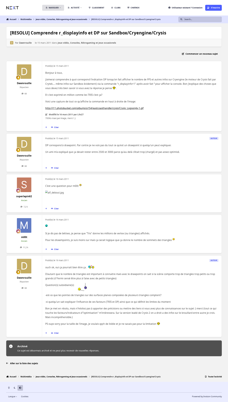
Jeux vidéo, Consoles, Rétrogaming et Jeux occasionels (87, 42)
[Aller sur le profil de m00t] (24, 225)
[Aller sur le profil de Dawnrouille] (11, 42)
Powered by (207, 396)
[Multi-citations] (46, 127)
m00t (24, 237)
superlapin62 (24, 196)
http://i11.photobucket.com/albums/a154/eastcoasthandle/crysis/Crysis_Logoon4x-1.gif (94, 108)
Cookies (24, 396)
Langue (12, 396)
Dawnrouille (25, 42)
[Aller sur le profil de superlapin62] (24, 184)
